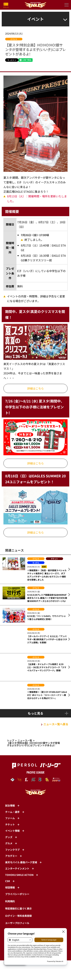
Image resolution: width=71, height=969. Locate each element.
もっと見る (35, 693)
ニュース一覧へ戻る (55, 704)
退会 (7, 917)
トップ (10, 720)
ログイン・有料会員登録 (18, 896)
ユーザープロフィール (17, 903)
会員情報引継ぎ (13, 910)
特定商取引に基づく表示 (18, 888)
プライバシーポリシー (17, 874)
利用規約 (10, 881)
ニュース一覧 (25, 720)
